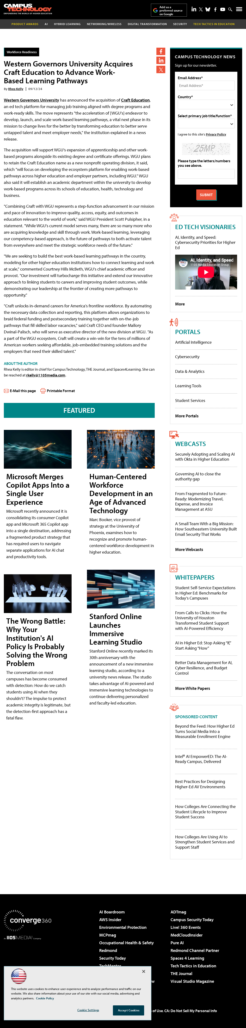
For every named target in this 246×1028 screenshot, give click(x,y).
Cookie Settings (88, 1010)
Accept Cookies (128, 1010)
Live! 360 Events (186, 927)
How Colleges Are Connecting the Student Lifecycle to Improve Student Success (205, 812)
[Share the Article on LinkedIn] (161, 60)
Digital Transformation (147, 24)
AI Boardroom (112, 912)
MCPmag (107, 935)
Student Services (190, 400)
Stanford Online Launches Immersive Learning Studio (115, 629)
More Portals (187, 416)
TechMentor (110, 966)
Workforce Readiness (22, 52)
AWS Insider (110, 919)
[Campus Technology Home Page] (28, 8)
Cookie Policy (45, 998)
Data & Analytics (189, 371)
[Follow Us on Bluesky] (207, 9)
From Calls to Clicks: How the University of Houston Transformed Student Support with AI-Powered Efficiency (202, 620)
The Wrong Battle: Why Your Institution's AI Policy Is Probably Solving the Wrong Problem (36, 642)
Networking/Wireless (104, 24)
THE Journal (181, 973)
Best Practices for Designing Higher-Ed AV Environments (200, 784)
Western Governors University (31, 100)
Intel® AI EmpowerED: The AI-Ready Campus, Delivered (201, 759)
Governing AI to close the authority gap (198, 476)
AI (46, 24)
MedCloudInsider (187, 935)
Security (180, 24)
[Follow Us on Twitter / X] (201, 9)
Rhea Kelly (15, 88)
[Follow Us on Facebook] (215, 9)
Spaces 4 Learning (187, 958)
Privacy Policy (216, 134)
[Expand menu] (239, 10)
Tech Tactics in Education (193, 966)
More (180, 304)
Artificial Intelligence (193, 342)
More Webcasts (189, 549)
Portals (187, 331)
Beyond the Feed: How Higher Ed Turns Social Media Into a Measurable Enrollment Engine (204, 731)
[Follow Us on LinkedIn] (193, 8)
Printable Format (61, 390)
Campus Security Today (192, 919)
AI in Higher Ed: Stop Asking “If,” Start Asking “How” (203, 645)
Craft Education (135, 100)
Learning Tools (188, 385)
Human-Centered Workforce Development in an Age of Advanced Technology (121, 493)
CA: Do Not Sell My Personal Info (190, 1010)
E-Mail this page (23, 390)
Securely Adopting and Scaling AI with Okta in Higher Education (205, 456)
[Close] (143, 971)
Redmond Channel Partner (195, 950)
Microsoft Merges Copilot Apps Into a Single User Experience (37, 489)
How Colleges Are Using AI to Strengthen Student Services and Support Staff (204, 842)
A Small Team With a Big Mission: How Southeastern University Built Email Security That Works (206, 529)
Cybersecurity (187, 356)
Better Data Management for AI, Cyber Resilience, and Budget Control (204, 668)
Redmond (108, 950)
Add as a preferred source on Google (171, 10)
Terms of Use (152, 1010)
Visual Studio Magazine (192, 981)
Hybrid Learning (67, 24)
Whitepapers (195, 577)
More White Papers (192, 688)
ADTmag (178, 912)
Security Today (112, 958)
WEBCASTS (190, 443)
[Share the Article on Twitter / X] (161, 69)
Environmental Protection (123, 927)
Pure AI (177, 942)
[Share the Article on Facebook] (161, 51)
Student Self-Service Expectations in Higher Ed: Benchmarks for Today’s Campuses (205, 593)
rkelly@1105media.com (45, 375)
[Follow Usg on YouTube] (222, 9)
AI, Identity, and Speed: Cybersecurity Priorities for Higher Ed (205, 242)
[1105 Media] (27, 964)
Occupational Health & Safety (126, 942)
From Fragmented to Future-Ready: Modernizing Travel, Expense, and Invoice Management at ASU (201, 501)
